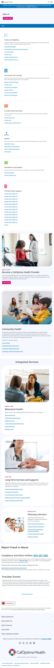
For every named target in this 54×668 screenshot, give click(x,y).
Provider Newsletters (9, 172)
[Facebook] (20, 643)
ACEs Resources (9, 429)
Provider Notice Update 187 (11, 206)
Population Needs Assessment (10, 346)
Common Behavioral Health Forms (14, 423)
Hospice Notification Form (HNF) (14, 500)
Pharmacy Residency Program (36, 534)
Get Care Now (6, 343)
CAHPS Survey (7, 151)
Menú (2, 26)
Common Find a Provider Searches (12, 123)
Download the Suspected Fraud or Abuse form (14, 568)
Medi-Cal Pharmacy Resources (36, 524)
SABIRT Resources (10, 421)
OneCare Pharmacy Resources (36, 526)
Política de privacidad (34, 663)
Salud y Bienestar (7, 617)
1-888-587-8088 (46, 639)
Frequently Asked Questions (12, 418)
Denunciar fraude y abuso (7, 665)
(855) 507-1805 (40, 555)
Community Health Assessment (10, 348)
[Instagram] (27, 643)
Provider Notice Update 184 (11, 214)
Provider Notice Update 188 (11, 204)
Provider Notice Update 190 (11, 199)
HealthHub (31, 5)
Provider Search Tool (9, 117)
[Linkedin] (34, 643)
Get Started (6, 282)
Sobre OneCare (6, 625)
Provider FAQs (7, 120)
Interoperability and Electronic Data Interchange (16, 49)
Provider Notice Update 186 (11, 209)
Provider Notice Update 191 (11, 196)
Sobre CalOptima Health (9, 634)
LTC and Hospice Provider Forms (14, 495)
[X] (23, 643)
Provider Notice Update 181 (11, 222)
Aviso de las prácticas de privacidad (21, 663)
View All (6, 225)
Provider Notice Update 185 (11, 212)
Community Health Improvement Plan (12, 351)
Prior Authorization (9, 52)
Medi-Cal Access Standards (10, 95)
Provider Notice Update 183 (11, 217)
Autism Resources (10, 426)
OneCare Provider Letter (10, 175)
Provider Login (8, 18)
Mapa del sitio (17, 665)
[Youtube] (30, 643)
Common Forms (8, 84)
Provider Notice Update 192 (11, 193)
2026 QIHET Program (9, 144)
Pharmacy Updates (33, 537)
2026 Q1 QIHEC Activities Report (12, 149)
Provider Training (8, 90)
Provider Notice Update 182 (11, 219)
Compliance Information (45, 663)
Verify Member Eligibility (10, 46)
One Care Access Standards (11, 92)
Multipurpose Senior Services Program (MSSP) (17, 497)
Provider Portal (8, 54)
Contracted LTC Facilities (11, 492)
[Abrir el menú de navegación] (52, 2)
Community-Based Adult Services (14, 489)
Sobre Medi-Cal (6, 621)
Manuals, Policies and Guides (11, 82)
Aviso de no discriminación (7, 663)
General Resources (10, 415)
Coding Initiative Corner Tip (11, 59)
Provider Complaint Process (11, 57)
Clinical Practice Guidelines (10, 87)
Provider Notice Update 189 (11, 201)
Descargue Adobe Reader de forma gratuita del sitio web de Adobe (28, 609)
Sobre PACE (5, 629)
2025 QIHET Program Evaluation (12, 146)
